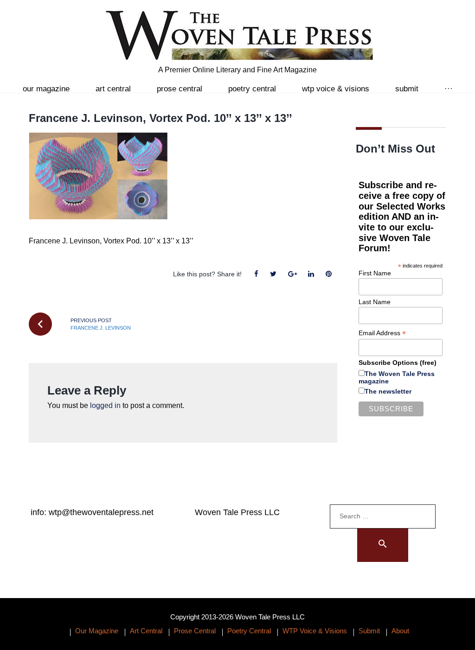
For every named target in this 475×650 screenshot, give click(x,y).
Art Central (113, 89)
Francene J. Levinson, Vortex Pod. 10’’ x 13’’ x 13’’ (160, 118)
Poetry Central (252, 89)
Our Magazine (46, 89)
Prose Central (179, 89)
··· (448, 89)
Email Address (382, 333)
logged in (105, 405)
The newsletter (388, 391)
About (400, 631)
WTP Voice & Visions (335, 89)
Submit (406, 89)
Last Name (375, 302)
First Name (375, 273)
